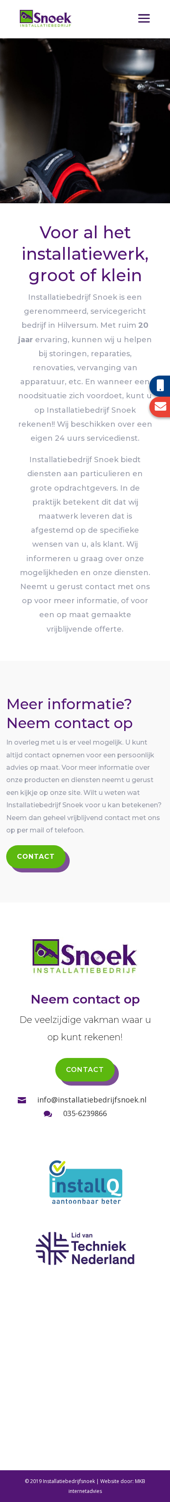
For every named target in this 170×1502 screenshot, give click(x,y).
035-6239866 (85, 1113)
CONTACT (36, 856)
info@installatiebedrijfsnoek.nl (91, 1100)
